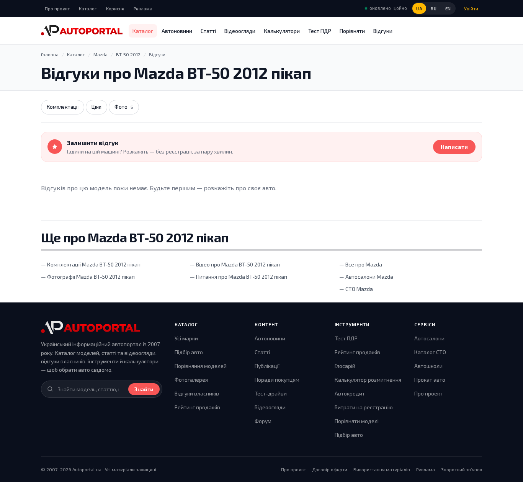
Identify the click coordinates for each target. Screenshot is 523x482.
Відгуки (382, 31)
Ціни (96, 107)
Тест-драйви (271, 393)
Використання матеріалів (381, 469)
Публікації (267, 366)
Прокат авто (429, 379)
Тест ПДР (319, 31)
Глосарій (345, 366)
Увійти (471, 8)
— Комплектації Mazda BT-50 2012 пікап (91, 264)
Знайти (144, 389)
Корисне (115, 8)
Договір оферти (329, 469)
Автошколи (428, 366)
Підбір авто (189, 352)
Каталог (88, 8)
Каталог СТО (430, 352)
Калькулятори (282, 31)
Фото (123, 107)
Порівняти (352, 31)
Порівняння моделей (201, 366)
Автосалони (429, 338)
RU (433, 8)
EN (448, 8)
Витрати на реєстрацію (364, 407)
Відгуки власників (197, 393)
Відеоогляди (239, 31)
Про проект (57, 8)
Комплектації (62, 107)
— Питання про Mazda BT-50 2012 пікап (238, 276)
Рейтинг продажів (197, 407)
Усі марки (186, 338)
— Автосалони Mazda (366, 276)
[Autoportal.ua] (82, 30)
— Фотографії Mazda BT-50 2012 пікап (88, 276)
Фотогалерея (191, 379)
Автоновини (177, 31)
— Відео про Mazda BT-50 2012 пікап (235, 264)
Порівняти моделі (357, 421)
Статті (208, 31)
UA (419, 8)
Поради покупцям (277, 379)
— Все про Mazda (360, 264)
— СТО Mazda (356, 289)
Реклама (143, 8)
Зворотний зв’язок (461, 469)
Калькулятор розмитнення (368, 379)
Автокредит (350, 393)
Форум (263, 421)
